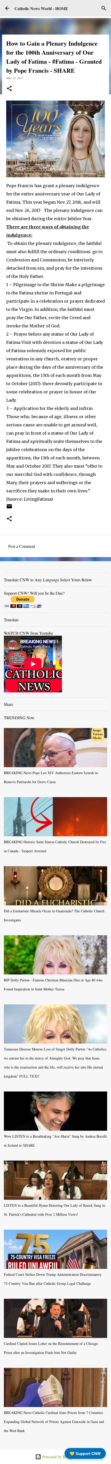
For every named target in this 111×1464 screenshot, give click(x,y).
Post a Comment (21, 546)
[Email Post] (9, 508)
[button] (9, 88)
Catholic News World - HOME (41, 8)
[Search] (104, 8)
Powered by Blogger (58, 1456)
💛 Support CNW (85, 1453)
